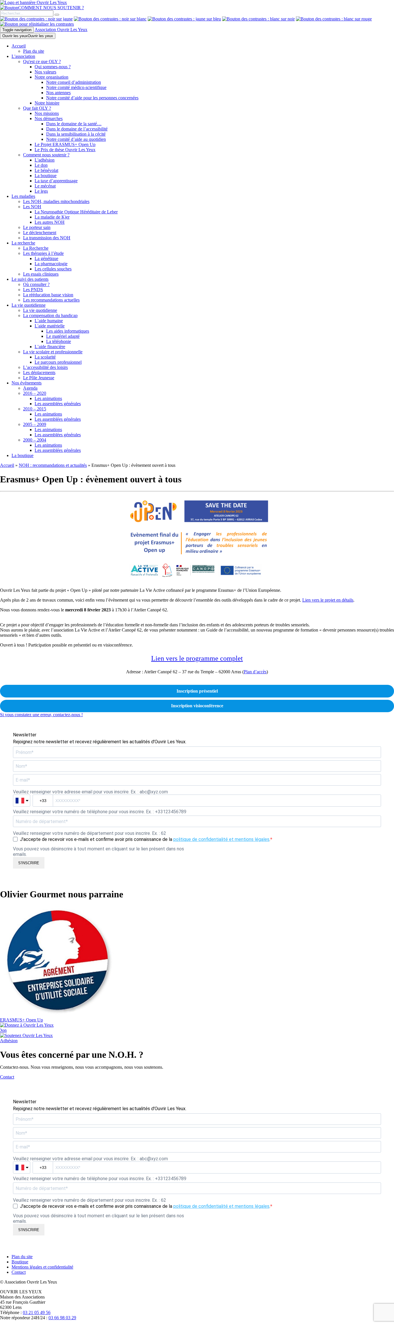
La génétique (46, 258)
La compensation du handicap (50, 315)
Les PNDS (33, 289)
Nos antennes (58, 92)
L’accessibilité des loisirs (45, 367)
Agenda (30, 388)
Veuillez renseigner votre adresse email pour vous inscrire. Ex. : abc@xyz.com (90, 792)
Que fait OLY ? (37, 108)
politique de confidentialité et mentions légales (221, 839)
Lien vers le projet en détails (327, 600)
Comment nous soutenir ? (46, 154)
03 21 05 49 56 (36, 1312)
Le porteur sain (36, 227)
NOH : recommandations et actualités (53, 465)
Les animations (48, 398)
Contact (19, 1272)
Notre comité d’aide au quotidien (76, 139)
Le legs (41, 191)
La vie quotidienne (29, 305)
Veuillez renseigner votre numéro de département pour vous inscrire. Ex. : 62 (89, 833)
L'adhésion (45, 160)
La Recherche (35, 248)
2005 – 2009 (34, 424)
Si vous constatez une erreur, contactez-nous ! (41, 714)
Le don (41, 165)
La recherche (23, 242)
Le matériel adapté (63, 336)
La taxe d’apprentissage (56, 180)
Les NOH (32, 206)
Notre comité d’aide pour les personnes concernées (92, 97)
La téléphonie (58, 341)
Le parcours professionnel (58, 362)
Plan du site (33, 51)
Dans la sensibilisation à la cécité (76, 134)
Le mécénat (45, 185)
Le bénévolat (46, 170)
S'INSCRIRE (28, 863)
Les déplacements (39, 372)
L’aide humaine (49, 320)
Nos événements (27, 382)
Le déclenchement (39, 232)
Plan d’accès (255, 671)
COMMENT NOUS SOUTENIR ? (51, 7)
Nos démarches (49, 118)
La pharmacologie (51, 263)
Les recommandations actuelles (51, 299)
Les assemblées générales (58, 403)
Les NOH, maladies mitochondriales (56, 201)
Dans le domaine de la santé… (74, 123)
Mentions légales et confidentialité (42, 1267)
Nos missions (47, 113)
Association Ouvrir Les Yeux (61, 29)
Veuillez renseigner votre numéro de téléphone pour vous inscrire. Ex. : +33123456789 (99, 811)
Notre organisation (51, 77)
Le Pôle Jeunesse (38, 377)
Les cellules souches (53, 268)
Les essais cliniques (41, 274)
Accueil (19, 45)
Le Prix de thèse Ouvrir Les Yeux (65, 149)
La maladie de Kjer (52, 217)
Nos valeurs (45, 71)
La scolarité (45, 357)
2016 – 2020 (34, 393)
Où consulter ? (36, 284)
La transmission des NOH (46, 237)
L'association (23, 56)
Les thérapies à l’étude (43, 253)
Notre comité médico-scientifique (76, 87)
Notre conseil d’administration (73, 82)
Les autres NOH (50, 222)
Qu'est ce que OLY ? (42, 61)
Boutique (20, 1261)
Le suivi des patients (30, 279)
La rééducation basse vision (48, 294)
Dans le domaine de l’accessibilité (77, 128)
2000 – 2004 (34, 439)
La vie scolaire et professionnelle (52, 351)
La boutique (46, 175)
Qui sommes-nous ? (53, 66)
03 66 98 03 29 (62, 1317)
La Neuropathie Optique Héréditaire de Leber (76, 211)
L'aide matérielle (50, 325)
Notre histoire (47, 103)
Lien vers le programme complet (197, 658)
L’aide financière (50, 346)
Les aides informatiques (67, 331)
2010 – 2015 (34, 408)
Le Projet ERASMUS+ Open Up (65, 144)
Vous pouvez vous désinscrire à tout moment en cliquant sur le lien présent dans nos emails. (98, 851)
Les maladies (23, 196)
